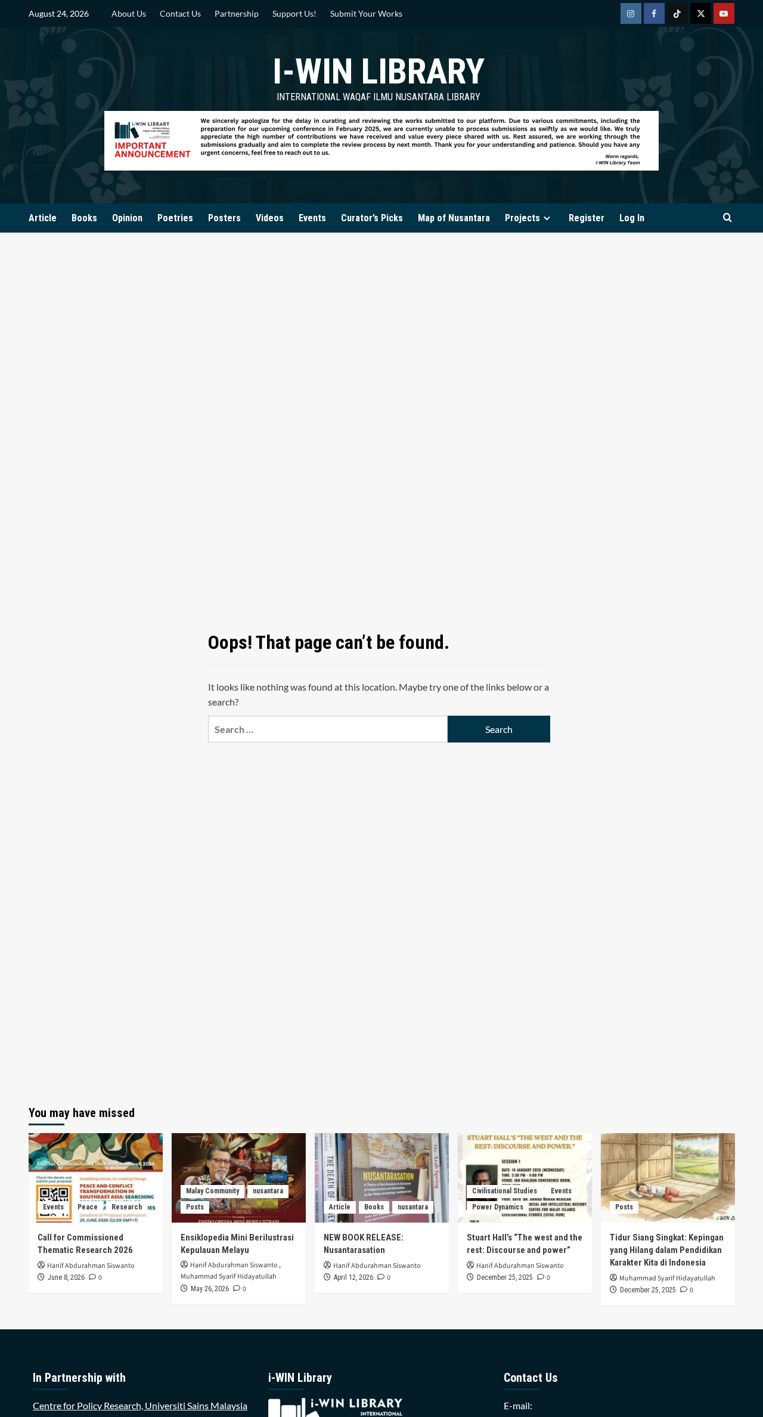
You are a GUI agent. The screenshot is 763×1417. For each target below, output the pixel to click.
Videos (270, 218)
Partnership (237, 13)
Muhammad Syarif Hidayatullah (229, 1276)
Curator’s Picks (372, 218)
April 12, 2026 (353, 1277)
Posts (195, 1207)
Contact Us (180, 13)
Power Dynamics (497, 1207)
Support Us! (294, 13)
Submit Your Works (366, 13)
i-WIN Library (378, 71)
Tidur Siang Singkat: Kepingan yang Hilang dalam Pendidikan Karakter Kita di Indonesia (667, 1250)
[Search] (727, 218)
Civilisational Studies (504, 1191)
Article (43, 218)
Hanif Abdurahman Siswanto (91, 1266)
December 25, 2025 (505, 1277)
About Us (128, 13)
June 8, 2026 (66, 1277)
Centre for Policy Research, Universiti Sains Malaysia (140, 1405)
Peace (87, 1207)
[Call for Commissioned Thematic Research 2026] (96, 1178)
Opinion (127, 218)
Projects (522, 218)
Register (586, 218)
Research (126, 1207)
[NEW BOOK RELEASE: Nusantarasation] (382, 1178)
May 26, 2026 (210, 1289)
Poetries (175, 218)
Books (84, 218)
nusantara (268, 1191)
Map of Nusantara (454, 218)
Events (312, 218)
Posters (224, 218)
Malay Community (212, 1191)
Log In (631, 218)
